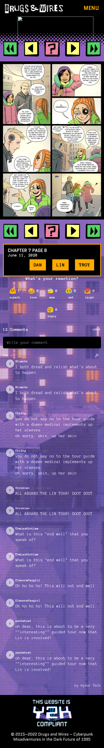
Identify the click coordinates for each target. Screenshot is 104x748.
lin (60, 264)
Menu (91, 8)
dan (38, 264)
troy (84, 264)
